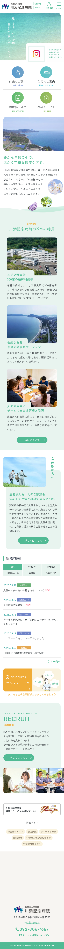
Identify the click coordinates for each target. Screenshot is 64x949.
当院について (32, 440)
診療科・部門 (17, 108)
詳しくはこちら (33, 540)
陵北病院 (17, 837)
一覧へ (57, 661)
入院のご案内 (46, 83)
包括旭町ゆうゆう (32, 843)
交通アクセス (33, 922)
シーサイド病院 (48, 831)
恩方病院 (32, 831)
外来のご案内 (17, 83)
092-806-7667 (34, 929)
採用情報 (49, 8)
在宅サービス (46, 108)
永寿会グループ (15, 831)
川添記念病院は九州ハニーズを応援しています (21, 809)
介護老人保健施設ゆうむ (38, 837)
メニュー (59, 8)
